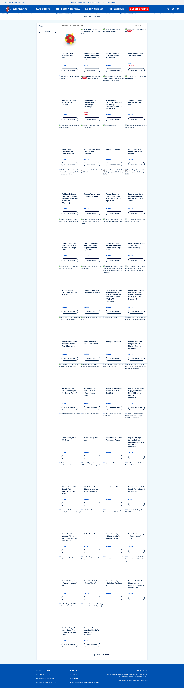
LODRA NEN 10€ (94, 9)
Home (85, 16)
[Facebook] (175, 2)
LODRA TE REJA (70, 9)
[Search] (168, 9)
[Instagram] (178, 2)
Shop (90, 16)
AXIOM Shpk (124, 680)
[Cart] (178, 9)
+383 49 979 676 (95, 2)
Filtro (47, 31)
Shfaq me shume (103, 655)
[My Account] (173, 9)
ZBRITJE (119, 9)
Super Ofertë (139, 9)
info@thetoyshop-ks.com (77, 2)
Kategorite (42, 9)
